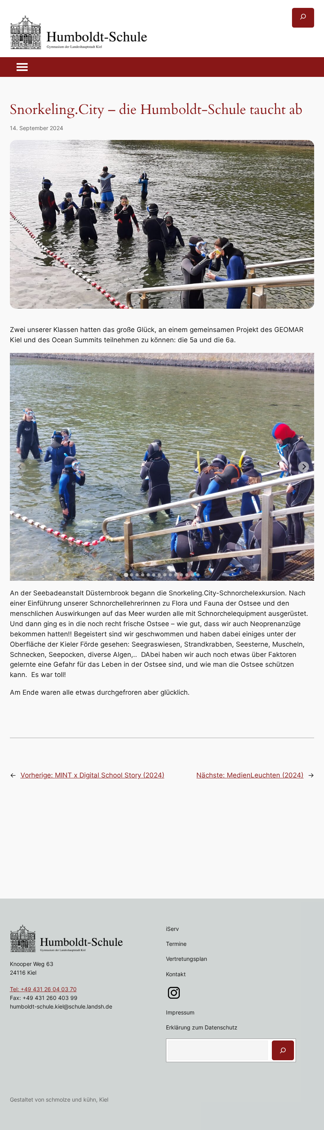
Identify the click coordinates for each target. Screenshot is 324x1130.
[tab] (126, 574)
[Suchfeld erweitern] (303, 18)
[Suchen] (283, 1050)
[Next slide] (303, 467)
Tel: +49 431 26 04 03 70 (43, 989)
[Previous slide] (20, 467)
